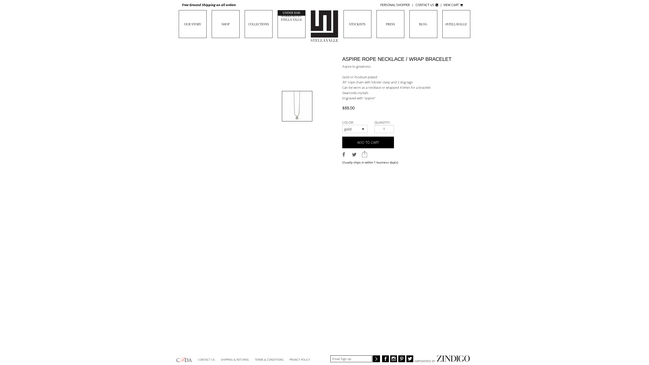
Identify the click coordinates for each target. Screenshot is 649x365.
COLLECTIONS (258, 24)
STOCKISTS (357, 24)
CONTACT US (206, 359)
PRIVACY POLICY (300, 359)
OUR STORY (192, 24)
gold (348, 129)
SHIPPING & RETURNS (235, 359)
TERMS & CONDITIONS (269, 359)
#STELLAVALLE (456, 24)
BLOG (423, 24)
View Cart (451, 5)
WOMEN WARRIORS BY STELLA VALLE (291, 16)
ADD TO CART (368, 142)
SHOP (226, 24)
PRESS (390, 24)
